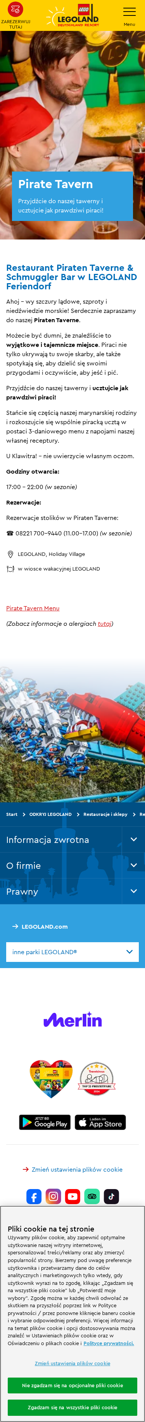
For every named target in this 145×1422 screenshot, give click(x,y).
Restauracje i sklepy (106, 814)
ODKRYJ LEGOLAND (50, 814)
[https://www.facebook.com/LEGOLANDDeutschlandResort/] (34, 1196)
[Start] (51, 1079)
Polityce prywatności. (109, 1343)
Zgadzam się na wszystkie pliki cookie (73, 1407)
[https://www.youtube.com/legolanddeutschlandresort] (72, 1196)
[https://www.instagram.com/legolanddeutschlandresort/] (53, 1196)
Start (11, 814)
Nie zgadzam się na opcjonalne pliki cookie (72, 1385)
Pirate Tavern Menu (33, 608)
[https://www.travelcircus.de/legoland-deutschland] (96, 1079)
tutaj (104, 623)
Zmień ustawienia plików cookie (77, 1169)
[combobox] (72, 952)
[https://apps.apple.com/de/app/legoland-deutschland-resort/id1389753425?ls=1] (100, 1122)
